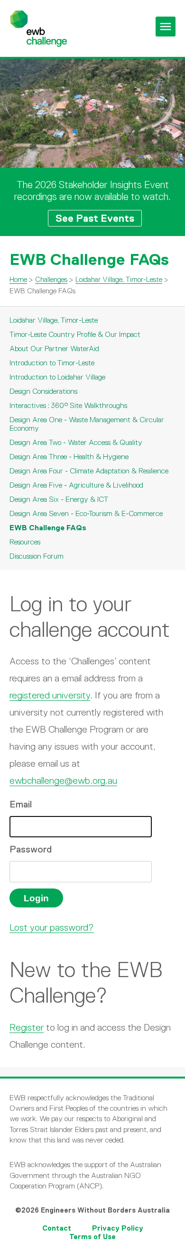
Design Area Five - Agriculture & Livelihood (76, 485)
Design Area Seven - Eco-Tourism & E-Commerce (86, 513)
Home (18, 279)
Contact (56, 1228)
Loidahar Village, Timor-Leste (118, 279)
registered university (49, 695)
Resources (24, 542)
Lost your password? (51, 927)
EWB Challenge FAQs (47, 528)
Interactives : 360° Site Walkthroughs (68, 405)
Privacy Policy (117, 1228)
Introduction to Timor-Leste (51, 363)
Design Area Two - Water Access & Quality (75, 442)
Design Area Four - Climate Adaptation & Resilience (88, 471)
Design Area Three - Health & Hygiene (69, 457)
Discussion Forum (36, 556)
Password (30, 849)
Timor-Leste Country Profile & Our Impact (74, 334)
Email (20, 804)
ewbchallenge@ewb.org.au (63, 780)
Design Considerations (43, 391)
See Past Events (95, 218)
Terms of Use (92, 1237)
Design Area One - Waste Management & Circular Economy (86, 424)
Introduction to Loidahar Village (57, 377)
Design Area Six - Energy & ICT (58, 499)
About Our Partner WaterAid (54, 348)
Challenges (51, 279)
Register (26, 1027)
